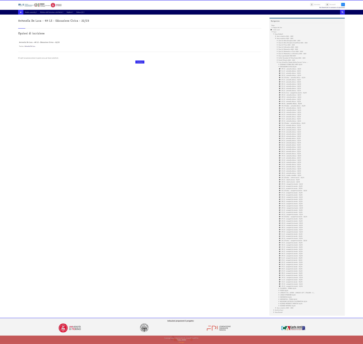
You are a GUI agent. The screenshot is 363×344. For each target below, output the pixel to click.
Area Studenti (279, 34)
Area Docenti (279, 312)
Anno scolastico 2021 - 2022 (285, 36)
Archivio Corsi (279, 310)
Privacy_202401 (181, 340)
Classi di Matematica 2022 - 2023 (288, 49)
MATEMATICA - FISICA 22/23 (288, 299)
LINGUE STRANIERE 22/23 (288, 295)
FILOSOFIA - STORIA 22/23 (288, 288)
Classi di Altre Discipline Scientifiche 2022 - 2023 (293, 43)
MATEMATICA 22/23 (286, 297)
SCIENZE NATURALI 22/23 (288, 306)
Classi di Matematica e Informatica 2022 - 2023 (292, 54)
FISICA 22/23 (284, 290)
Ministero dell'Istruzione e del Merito (51, 12)
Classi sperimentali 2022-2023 (287, 56)
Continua (140, 62)
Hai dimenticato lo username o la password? (332, 7)
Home (273, 25)
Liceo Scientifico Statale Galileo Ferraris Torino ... (293, 62)
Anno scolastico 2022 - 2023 (285, 38)
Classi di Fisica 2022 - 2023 (286, 45)
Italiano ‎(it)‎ (79, 12)
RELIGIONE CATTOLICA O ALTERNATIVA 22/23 (293, 301)
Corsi (274, 32)
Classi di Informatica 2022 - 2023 (288, 47)
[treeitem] (307, 168)
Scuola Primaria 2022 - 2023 (286, 60)
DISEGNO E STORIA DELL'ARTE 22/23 (291, 64)
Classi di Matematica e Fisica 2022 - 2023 (290, 51)
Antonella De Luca (30, 46)
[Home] (40, 5)
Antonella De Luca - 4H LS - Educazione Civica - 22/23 (39, 42)
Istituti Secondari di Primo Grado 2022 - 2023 (291, 58)
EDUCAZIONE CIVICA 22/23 (288, 67)
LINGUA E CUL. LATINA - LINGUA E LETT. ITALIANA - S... (297, 293)
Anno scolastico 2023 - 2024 (285, 308)
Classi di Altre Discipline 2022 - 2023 (289, 40)
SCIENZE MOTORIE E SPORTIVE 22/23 (291, 303)
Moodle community (30, 12)
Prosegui (181, 342)
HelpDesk (69, 12)
